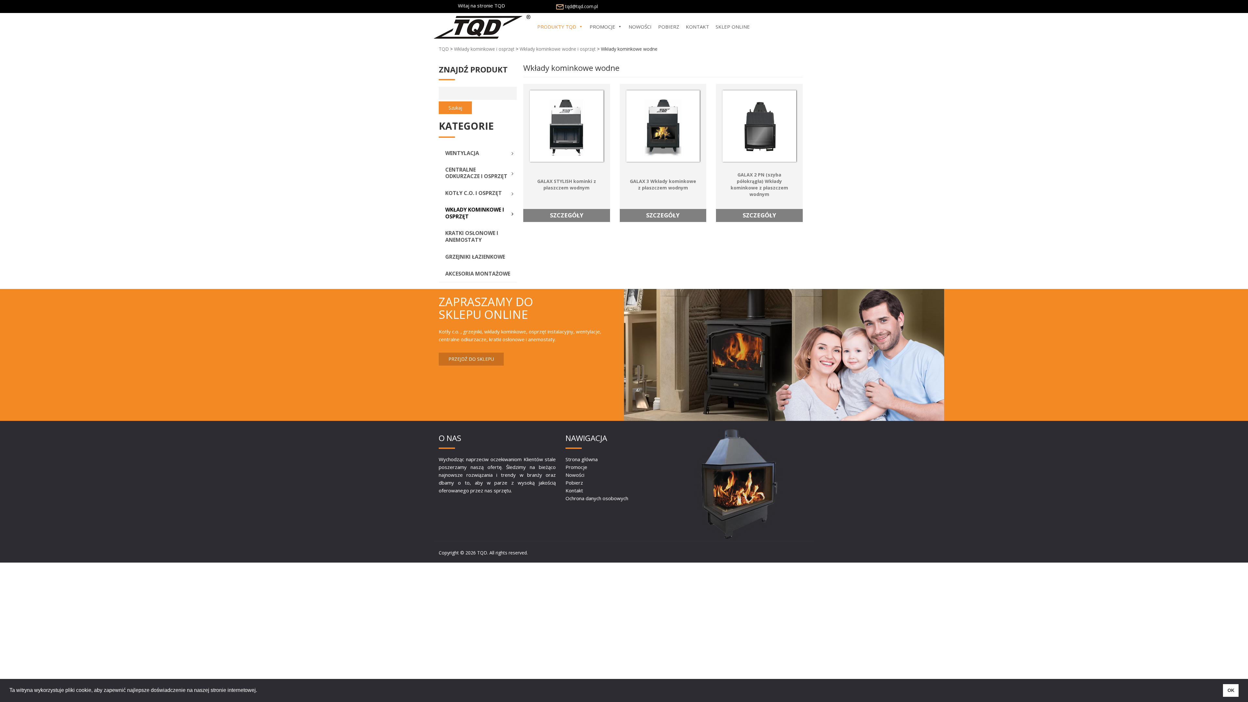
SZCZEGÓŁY (566, 215)
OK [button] (1231, 690)
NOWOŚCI (640, 26)
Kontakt (574, 490)
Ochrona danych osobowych (597, 498)
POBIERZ (668, 26)
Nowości (575, 475)
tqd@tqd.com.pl (581, 6)
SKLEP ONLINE (733, 26)
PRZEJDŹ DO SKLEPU (471, 359)
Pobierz (574, 482)
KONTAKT (697, 26)
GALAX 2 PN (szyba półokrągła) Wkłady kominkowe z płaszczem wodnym (759, 184)
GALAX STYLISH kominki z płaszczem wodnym (566, 184)
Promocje (576, 467)
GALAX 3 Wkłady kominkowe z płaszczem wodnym (663, 184)
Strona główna (582, 459)
